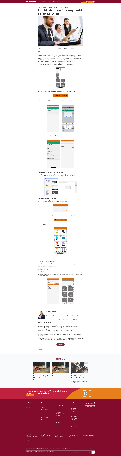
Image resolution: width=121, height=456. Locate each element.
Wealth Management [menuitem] (60, 420)
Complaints (53, 451)
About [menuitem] (27, 409)
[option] (60, 77)
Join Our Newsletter (90, 403)
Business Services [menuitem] (44, 409)
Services (43, 1)
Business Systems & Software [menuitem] (44, 412)
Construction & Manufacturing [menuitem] (73, 409)
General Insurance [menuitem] (59, 405)
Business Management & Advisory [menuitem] (75, 405)
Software (41, 349)
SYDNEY (28, 432)
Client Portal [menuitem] (28, 414)
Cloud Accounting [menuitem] (44, 415)
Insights (58, 1)
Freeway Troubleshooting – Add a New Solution (78, 376)
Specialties (49, 1)
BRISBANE (57, 432)
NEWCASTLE (72, 432)
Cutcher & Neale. (32, 451)
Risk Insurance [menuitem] (58, 415)
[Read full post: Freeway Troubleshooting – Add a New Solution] (79, 372)
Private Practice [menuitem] (74, 424)
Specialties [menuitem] (28, 407)
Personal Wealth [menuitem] (74, 421)
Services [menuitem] (70, 452)
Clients (62, 1)
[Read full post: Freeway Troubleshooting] (60, 372)
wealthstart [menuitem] (58, 422)
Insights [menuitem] (27, 411)
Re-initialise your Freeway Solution (65, 54)
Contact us (60, 344)
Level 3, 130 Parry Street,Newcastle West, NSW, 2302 (74, 435)
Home (39, 7)
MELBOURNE (44, 432)
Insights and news (44, 7)
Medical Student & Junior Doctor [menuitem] (74, 419)
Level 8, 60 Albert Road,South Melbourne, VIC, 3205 (46, 435)
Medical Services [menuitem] (74, 416)
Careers (84, 1)
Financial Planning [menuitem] (44, 417)
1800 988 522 (87, 434)
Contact (91, 1)
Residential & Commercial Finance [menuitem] (60, 413)
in (39, 51)
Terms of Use (43, 451)
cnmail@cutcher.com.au (89, 435)
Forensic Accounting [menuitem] (45, 419)
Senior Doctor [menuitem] (73, 426)
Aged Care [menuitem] (43, 407)
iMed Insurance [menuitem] (59, 407)
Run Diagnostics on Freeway (58, 55)
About (54, 1)
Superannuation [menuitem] (59, 417)
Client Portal (89, 406)
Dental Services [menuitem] (73, 411)
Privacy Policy (48, 451)
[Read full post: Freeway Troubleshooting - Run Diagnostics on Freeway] (41, 372)
